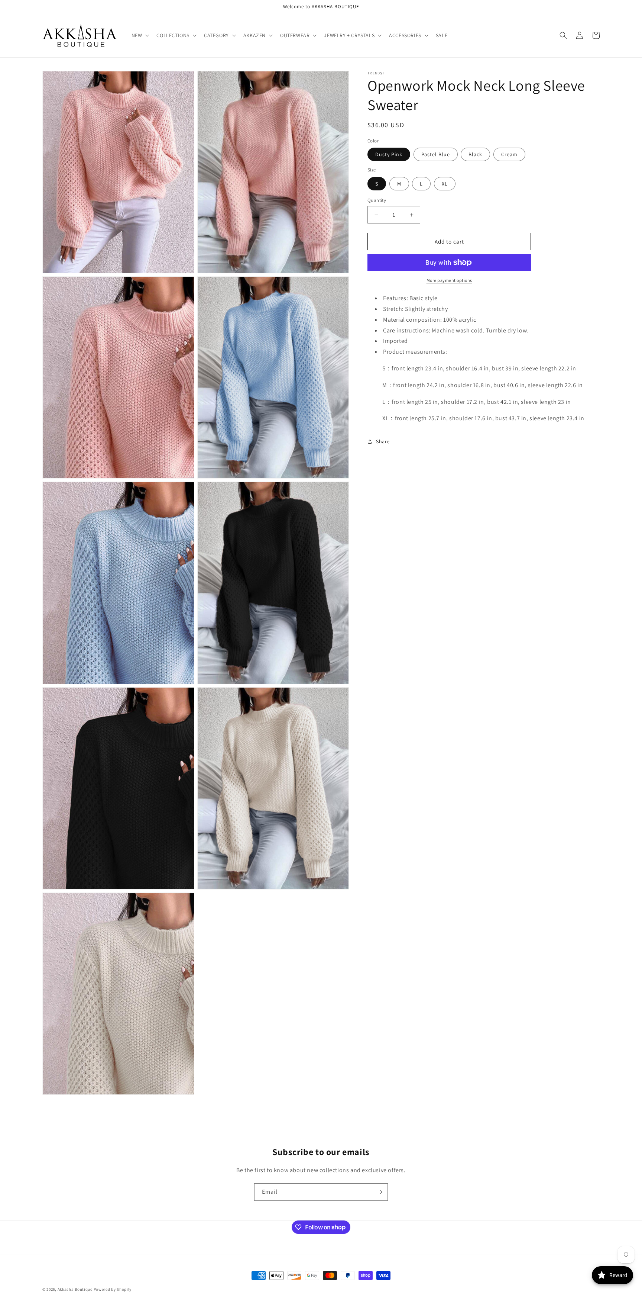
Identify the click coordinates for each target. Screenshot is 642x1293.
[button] (139, 35)
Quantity (376, 200)
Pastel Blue (435, 154)
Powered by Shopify (113, 1289)
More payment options (449, 280)
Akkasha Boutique (75, 1289)
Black (475, 154)
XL (445, 183)
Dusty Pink (388, 154)
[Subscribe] (379, 1192)
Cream (509, 154)
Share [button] (383, 441)
